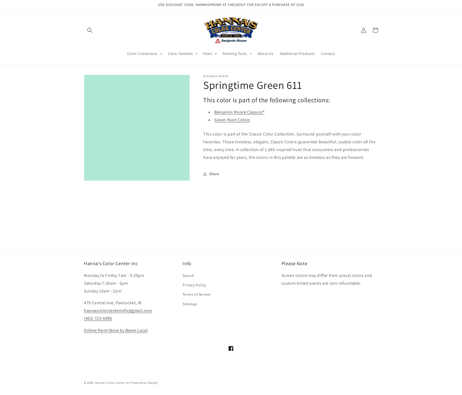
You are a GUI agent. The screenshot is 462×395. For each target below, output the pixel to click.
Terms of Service (197, 294)
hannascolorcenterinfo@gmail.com (118, 310)
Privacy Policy (194, 285)
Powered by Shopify (144, 383)
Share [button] (214, 173)
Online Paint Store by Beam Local (116, 330)
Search (188, 275)
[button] (90, 30)
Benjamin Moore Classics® (239, 112)
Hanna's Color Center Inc (112, 383)
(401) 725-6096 (98, 318)
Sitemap (190, 304)
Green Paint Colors (232, 120)
